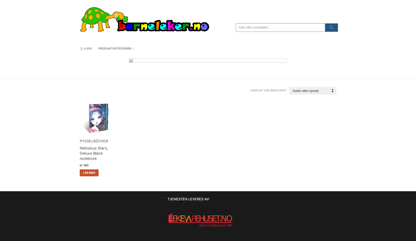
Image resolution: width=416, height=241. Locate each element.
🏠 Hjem (86, 48)
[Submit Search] (331, 28)
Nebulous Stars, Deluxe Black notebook (94, 153)
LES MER (89, 172)
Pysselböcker (94, 141)
